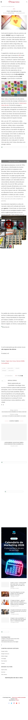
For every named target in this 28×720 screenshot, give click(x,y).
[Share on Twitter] (19, 375)
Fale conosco (4, 674)
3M (20, 55)
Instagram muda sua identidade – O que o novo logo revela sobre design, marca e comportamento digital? (18, 619)
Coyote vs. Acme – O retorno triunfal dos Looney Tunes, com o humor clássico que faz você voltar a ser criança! (18, 584)
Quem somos (4, 669)
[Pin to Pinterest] (20, 375)
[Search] (26, 2)
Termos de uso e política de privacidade (19, 697)
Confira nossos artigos (10, 648)
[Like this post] (16, 375)
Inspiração (4, 370)
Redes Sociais (11, 370)
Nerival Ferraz (11, 13)
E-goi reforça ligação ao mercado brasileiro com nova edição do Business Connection (17, 593)
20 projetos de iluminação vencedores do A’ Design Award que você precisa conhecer (18, 611)
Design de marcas (5, 653)
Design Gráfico (10, 368)
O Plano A (17, 700)
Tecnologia (3, 658)
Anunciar (3, 672)
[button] (14, 449)
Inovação (17, 368)
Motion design (4, 656)
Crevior (16, 698)
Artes (2, 6)
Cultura (3, 368)
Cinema (3, 663)
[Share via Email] (22, 375)
